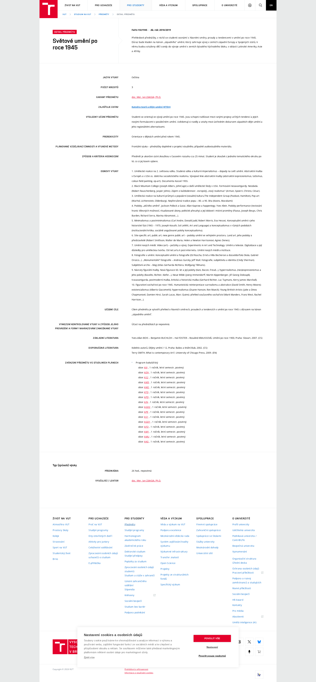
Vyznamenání (239, 551)
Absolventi (242, 617)
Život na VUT (72, 5)
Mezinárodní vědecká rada (174, 535)
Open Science (167, 563)
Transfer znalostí (169, 557)
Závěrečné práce (134, 545)
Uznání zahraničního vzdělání (135, 583)
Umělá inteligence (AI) (244, 622)
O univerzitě (229, 5)
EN (271, 5)
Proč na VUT (95, 524)
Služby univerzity (205, 541)
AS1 (146, 416)
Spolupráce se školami (208, 535)
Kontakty (237, 605)
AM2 (146, 387)
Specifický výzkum (170, 584)
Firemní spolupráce (206, 524)
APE (146, 412)
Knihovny (134, 595)
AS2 (146, 377)
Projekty (164, 568)
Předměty (104, 14)
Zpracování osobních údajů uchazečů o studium (103, 555)
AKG (146, 441)
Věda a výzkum (168, 5)
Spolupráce (199, 5)
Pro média (238, 610)
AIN (146, 402)
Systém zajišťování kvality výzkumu (174, 543)
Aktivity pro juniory (99, 541)
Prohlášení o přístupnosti (136, 669)
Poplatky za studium (135, 561)
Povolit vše (212, 638)
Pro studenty (135, 5)
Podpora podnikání (135, 612)
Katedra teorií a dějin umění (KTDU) (151, 107)
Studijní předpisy (134, 555)
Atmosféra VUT (61, 524)
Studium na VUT (82, 14)
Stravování (58, 541)
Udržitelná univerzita (243, 530)
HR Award (237, 599)
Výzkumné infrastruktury (173, 551)
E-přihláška (95, 563)
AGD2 (147, 407)
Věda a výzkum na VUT (172, 524)
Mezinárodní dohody (207, 547)
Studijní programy (98, 530)
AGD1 (147, 421)
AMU (146, 436)
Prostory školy (60, 530)
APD (146, 397)
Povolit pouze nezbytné (212, 656)
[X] (249, 642)
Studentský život (61, 553)
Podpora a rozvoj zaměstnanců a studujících (246, 580)
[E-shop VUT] (259, 652)
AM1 (146, 431)
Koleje (56, 535)
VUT (64, 14)
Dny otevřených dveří (100, 535)
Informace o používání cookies (139, 672)
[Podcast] (249, 652)
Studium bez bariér (135, 606)
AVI (145, 367)
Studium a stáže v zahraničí (140, 575)
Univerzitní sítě (204, 553)
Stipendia (130, 589)
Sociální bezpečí (133, 600)
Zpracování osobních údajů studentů (139, 569)
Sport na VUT (60, 547)
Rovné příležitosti (241, 588)
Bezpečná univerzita (243, 545)
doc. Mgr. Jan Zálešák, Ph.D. (146, 97)
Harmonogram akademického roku (135, 538)
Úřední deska (239, 562)
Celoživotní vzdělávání (100, 547)
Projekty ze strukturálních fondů (174, 576)
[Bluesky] (259, 642)
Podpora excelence (170, 530)
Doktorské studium (135, 551)
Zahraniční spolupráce (208, 530)
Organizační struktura (244, 558)
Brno (55, 559)
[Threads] (239, 642)
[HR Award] (259, 674)
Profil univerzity (240, 524)
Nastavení (212, 647)
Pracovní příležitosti (247, 573)
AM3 (146, 382)
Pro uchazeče (103, 5)
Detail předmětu (126, 14)
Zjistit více (89, 657)
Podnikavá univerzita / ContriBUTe (244, 538)
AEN (146, 372)
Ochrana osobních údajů (245, 568)
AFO (146, 426)
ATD (146, 392)
